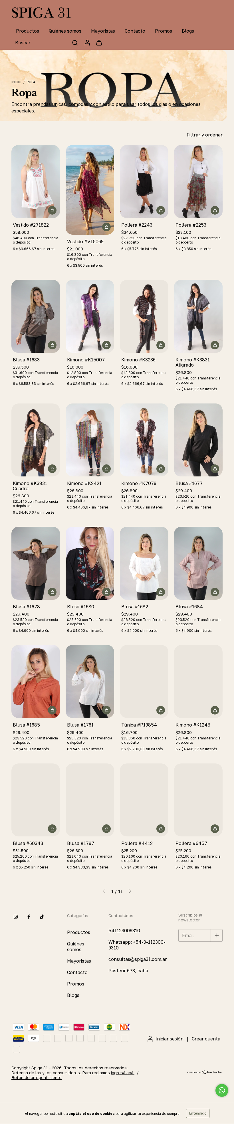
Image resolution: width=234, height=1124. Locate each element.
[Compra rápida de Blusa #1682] (160, 592)
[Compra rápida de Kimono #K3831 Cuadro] (52, 468)
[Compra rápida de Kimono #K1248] (215, 710)
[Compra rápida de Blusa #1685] (52, 710)
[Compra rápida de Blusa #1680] (106, 592)
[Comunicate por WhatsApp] (221, 1090)
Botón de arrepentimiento (36, 1077)
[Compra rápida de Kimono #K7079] (160, 468)
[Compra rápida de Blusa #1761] (106, 710)
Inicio (16, 82)
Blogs (188, 31)
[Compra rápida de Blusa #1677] (215, 468)
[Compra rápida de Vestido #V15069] (106, 227)
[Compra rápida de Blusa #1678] (52, 592)
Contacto (135, 31)
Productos (27, 31)
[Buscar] (74, 42)
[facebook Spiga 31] (29, 917)
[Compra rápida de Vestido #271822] (52, 210)
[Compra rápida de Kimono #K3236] (160, 345)
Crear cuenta (206, 1039)
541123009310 (124, 930)
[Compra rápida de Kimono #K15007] (106, 345)
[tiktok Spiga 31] (42, 917)
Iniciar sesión (169, 1039)
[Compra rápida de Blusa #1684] (215, 592)
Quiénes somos (65, 31)
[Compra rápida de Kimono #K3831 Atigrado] (215, 345)
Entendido (197, 1113)
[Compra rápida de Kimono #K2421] (106, 468)
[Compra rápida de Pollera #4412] (160, 828)
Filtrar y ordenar (205, 135)
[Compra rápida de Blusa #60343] (52, 828)
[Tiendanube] (205, 1072)
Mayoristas (103, 31)
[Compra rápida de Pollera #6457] (215, 828)
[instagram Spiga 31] (15, 917)
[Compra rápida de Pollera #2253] (215, 210)
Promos (163, 31)
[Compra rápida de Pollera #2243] (160, 210)
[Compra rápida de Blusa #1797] (106, 828)
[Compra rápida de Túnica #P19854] (160, 710)
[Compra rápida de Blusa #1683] (52, 345)
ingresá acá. (122, 1072)
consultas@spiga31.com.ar (137, 959)
